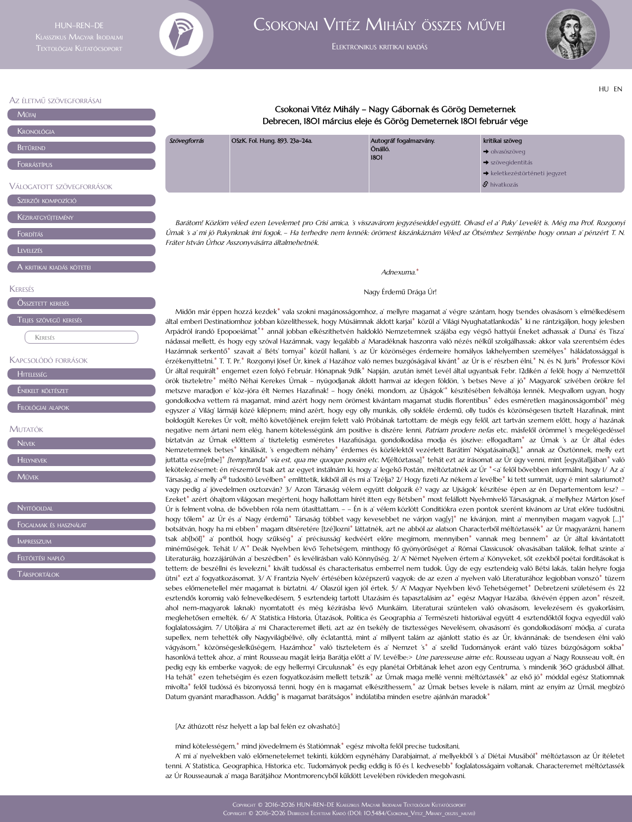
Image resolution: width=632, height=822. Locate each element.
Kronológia (35, 131)
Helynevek (32, 460)
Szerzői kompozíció (47, 200)
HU (604, 88)
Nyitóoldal (35, 507)
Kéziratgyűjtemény (45, 217)
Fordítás (30, 233)
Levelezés (29, 250)
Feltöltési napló (41, 557)
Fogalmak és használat (52, 524)
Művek (28, 476)
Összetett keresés (43, 303)
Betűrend (31, 147)
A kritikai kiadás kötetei (54, 267)
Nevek (26, 443)
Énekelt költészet (43, 390)
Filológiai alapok (43, 407)
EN (618, 88)
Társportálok (38, 574)
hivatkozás (504, 184)
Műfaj (26, 114)
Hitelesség (32, 374)
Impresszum (34, 541)
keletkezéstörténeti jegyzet (529, 173)
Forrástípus (34, 164)
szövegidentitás (511, 162)
